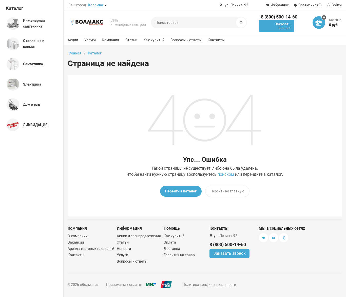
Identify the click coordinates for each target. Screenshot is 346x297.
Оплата (170, 242)
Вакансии (76, 242)
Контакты (216, 40)
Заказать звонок (283, 26)
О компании (78, 236)
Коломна (95, 5)
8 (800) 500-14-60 (279, 16)
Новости (124, 249)
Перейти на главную (227, 191)
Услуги (90, 40)
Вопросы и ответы (186, 40)
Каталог (14, 8)
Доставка (172, 249)
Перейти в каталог (181, 191)
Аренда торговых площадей (91, 249)
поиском (226, 174)
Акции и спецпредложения (139, 236)
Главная (74, 53)
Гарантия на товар (179, 255)
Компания (110, 40)
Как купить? (153, 40)
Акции (73, 40)
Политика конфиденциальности (209, 285)
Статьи (131, 40)
